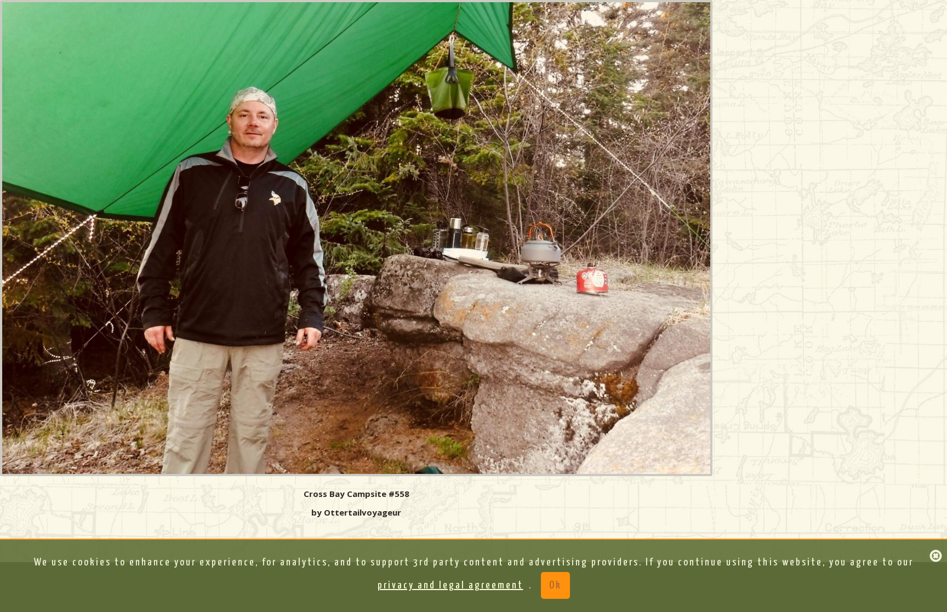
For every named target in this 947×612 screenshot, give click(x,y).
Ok (555, 585)
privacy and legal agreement (450, 585)
